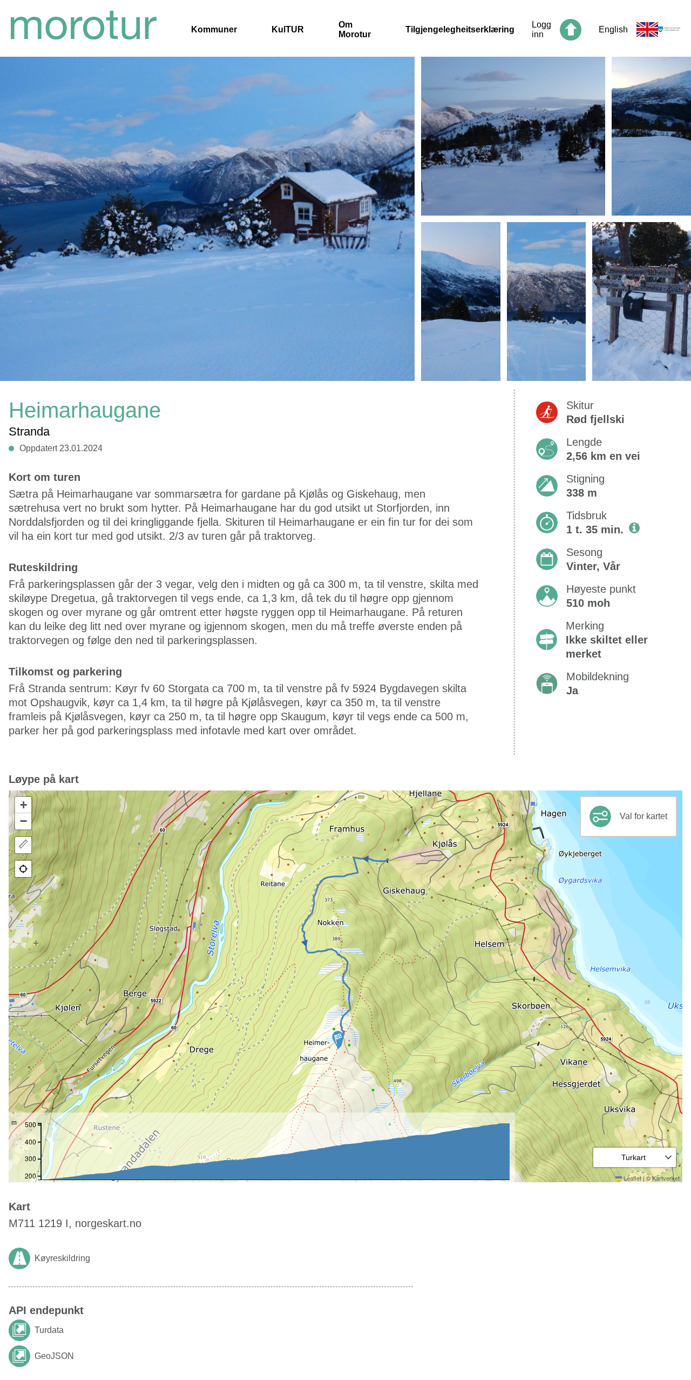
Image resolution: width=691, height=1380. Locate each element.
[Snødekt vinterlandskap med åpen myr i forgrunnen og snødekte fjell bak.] (460, 301)
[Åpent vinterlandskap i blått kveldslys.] (513, 136)
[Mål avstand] (23, 845)
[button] (337, 1039)
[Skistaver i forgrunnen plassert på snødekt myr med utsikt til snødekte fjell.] (651, 136)
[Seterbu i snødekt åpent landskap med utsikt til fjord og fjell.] (546, 301)
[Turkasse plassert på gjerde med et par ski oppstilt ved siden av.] (641, 301)
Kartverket (666, 1178)
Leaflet (631, 1178)
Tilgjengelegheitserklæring (459, 29)
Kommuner (214, 29)
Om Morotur (354, 29)
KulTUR (288, 29)
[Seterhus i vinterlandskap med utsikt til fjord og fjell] (207, 222)
